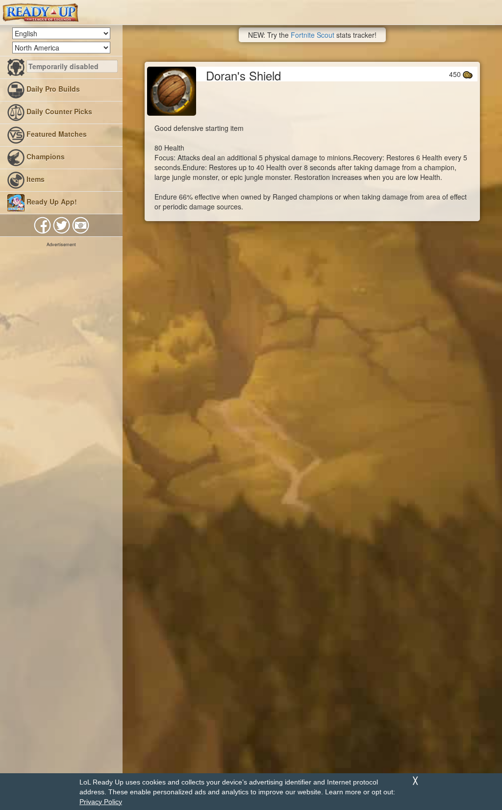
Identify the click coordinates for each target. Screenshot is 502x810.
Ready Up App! (51, 201)
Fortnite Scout (312, 35)
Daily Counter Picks (58, 111)
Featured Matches (56, 134)
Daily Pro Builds (52, 89)
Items (35, 179)
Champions (45, 156)
